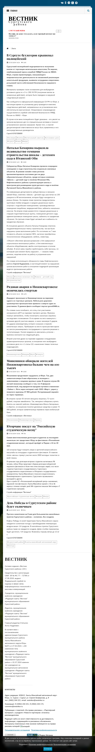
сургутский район (16, 542)
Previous (57, 31)
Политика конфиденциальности (44, 730)
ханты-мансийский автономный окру (41, 542)
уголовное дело (52, 138)
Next (60, 31)
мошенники (13, 420)
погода (11, 546)
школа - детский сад (44, 277)
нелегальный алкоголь (35, 138)
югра (26, 141)
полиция (12, 138)
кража (38, 420)
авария (26, 355)
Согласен (47, 749)
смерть (40, 355)
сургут (11, 141)
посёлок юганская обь (24, 277)
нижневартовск (15, 355)
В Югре (12, 31)
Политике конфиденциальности (41, 745)
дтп (33, 355)
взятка (20, 138)
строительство (14, 280)
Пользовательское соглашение (17, 730)
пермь (39, 497)
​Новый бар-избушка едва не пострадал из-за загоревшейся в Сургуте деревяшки (33, 35)
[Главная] (7, 49)
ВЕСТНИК (23, 19)
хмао (19, 141)
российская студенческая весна (21, 497)
